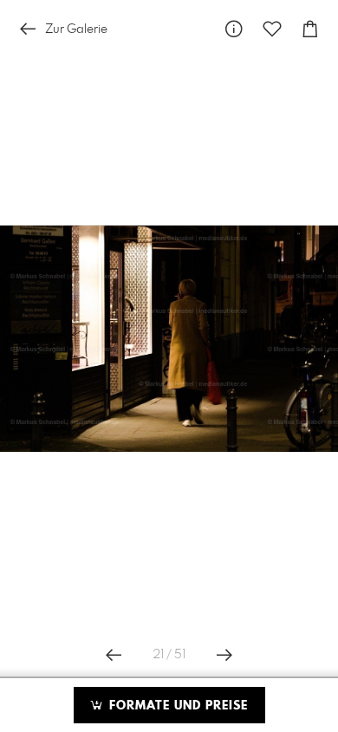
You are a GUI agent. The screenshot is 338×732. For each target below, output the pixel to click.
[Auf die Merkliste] (272, 29)
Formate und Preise (176, 706)
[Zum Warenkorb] (310, 29)
